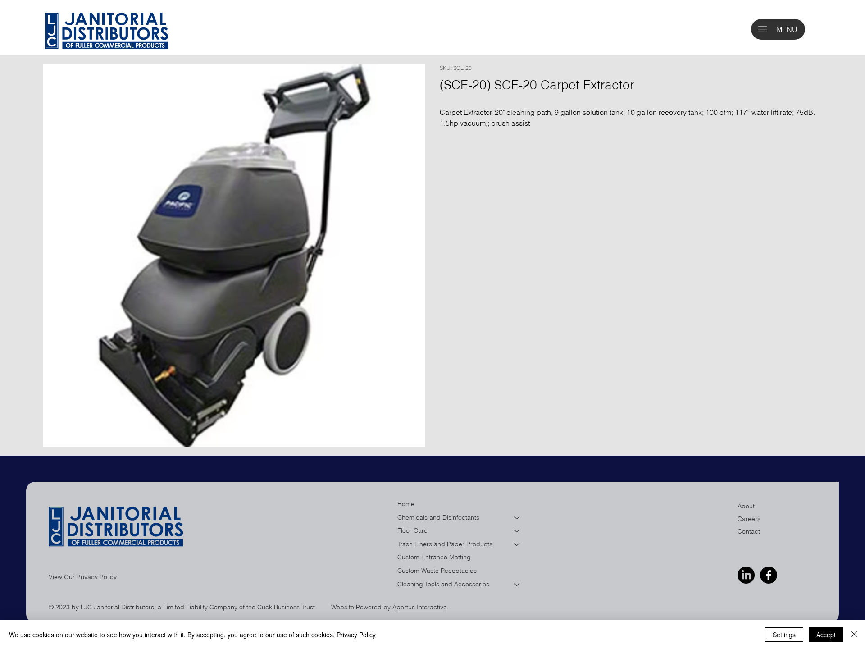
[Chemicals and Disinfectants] (517, 518)
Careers (749, 519)
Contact (749, 531)
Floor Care (412, 530)
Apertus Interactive (419, 607)
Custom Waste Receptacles (437, 571)
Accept (826, 634)
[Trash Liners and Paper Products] (517, 544)
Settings (784, 634)
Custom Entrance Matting (434, 557)
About (746, 506)
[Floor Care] (517, 531)
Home (405, 504)
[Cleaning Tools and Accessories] (517, 584)
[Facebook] (768, 575)
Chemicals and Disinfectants (438, 517)
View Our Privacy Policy (83, 577)
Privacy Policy (356, 634)
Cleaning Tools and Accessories (443, 584)
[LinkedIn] (746, 575)
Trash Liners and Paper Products (444, 544)
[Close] (854, 634)
